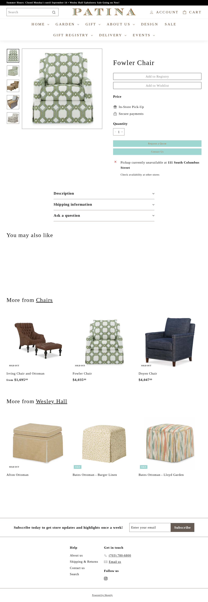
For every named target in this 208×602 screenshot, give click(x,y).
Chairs (44, 300)
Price (117, 97)
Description (64, 193)
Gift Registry (71, 35)
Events (142, 35)
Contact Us (157, 151)
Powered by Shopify (102, 595)
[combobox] (32, 12)
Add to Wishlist (157, 85)
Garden (66, 24)
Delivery (111, 35)
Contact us (77, 568)
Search (74, 574)
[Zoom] (62, 89)
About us (119, 24)
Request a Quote (157, 143)
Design (149, 24)
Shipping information (73, 204)
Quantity (120, 124)
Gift (91, 24)
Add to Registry (157, 76)
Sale (170, 24)
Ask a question (67, 215)
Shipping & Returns (84, 561)
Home (39, 24)
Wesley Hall (51, 401)
